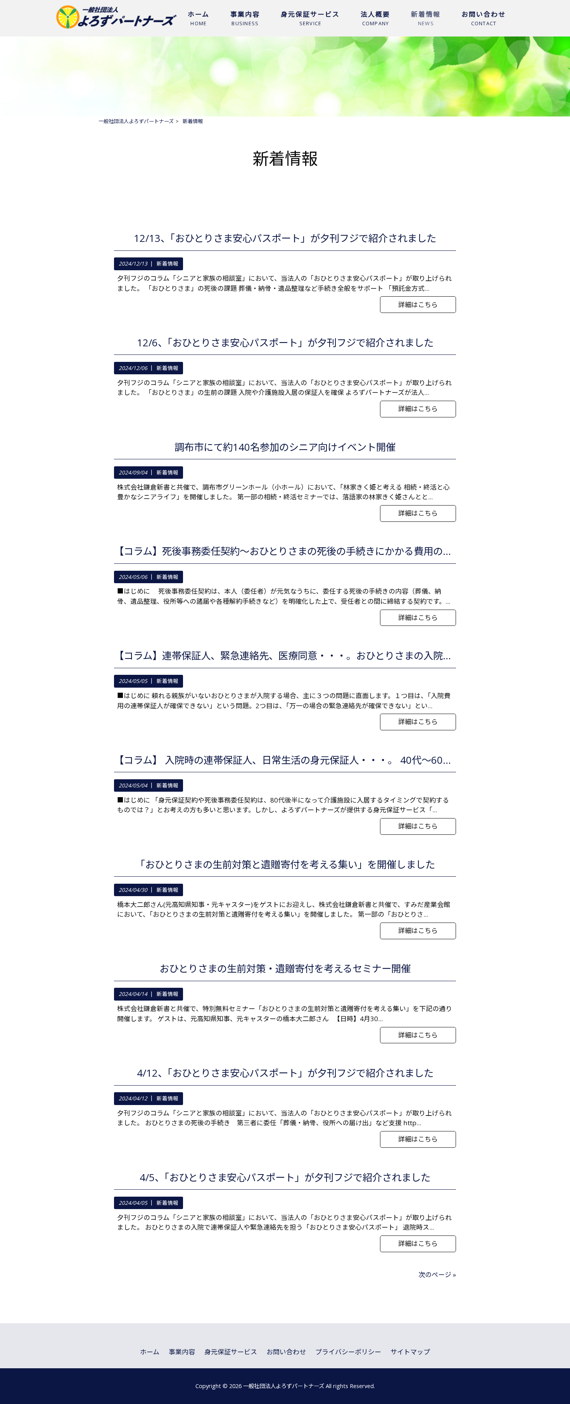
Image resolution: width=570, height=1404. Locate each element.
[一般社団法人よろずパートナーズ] (116, 28)
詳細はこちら (418, 304)
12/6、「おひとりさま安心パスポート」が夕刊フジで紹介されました (285, 343)
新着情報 (167, 263)
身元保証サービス (230, 1351)
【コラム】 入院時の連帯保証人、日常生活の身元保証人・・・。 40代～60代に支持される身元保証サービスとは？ (285, 760)
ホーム (149, 1351)
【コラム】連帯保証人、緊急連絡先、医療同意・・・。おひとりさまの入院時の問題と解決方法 (285, 656)
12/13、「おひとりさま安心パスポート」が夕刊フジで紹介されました (285, 238)
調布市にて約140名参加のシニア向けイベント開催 (285, 447)
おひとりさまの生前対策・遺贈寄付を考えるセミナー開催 (285, 969)
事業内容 (182, 1351)
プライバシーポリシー (348, 1351)
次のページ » (437, 1274)
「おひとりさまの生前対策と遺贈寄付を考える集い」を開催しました (285, 864)
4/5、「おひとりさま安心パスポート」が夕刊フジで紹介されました (285, 1177)
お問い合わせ (286, 1351)
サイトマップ (410, 1351)
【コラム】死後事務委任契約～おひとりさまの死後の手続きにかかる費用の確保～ (285, 551)
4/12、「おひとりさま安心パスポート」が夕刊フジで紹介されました (285, 1073)
